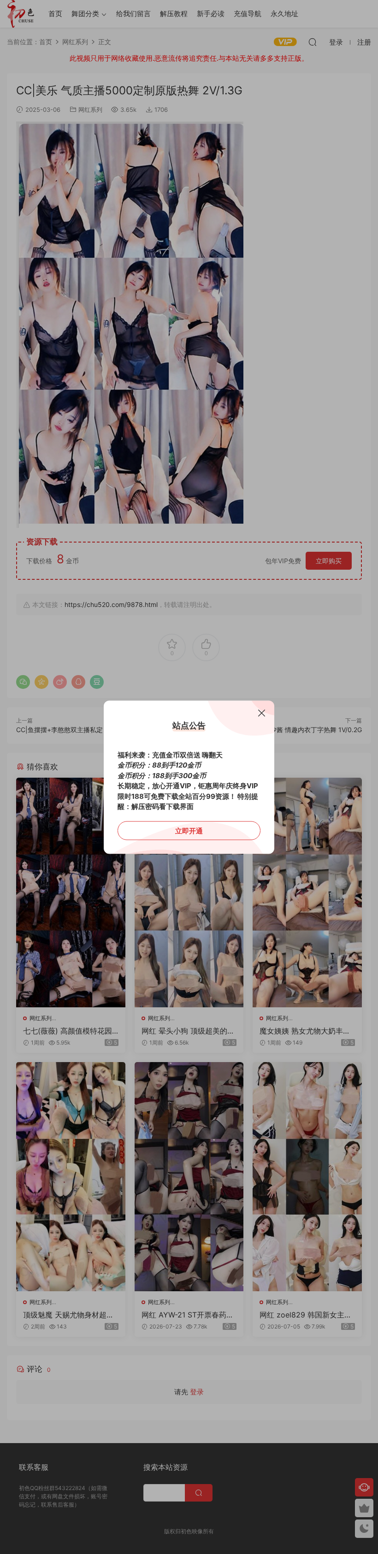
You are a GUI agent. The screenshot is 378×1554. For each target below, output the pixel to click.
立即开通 (189, 830)
